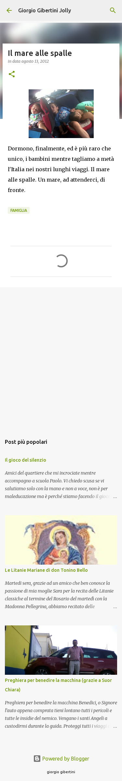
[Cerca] (113, 10)
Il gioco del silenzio (25, 460)
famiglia (18, 210)
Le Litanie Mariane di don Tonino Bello (46, 570)
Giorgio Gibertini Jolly (44, 10)
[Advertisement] (61, 358)
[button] (12, 74)
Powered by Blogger (65, 759)
